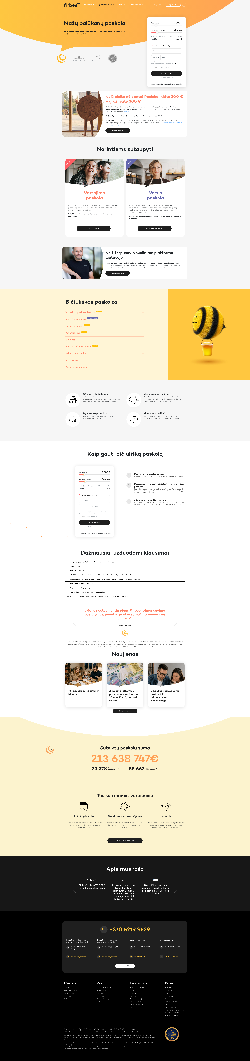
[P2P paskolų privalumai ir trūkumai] (83, 675)
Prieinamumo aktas (171, 1010)
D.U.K (166, 999)
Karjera (167, 987)
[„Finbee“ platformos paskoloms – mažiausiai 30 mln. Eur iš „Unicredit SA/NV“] (125, 675)
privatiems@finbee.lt (78, 951)
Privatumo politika (164, 67)
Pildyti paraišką (93, 228)
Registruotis (172, 5)
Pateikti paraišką (117, 130)
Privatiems (70, 978)
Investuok (122, 4)
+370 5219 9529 (129, 924)
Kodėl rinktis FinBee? (137, 982)
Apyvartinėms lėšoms (104, 982)
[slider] (156, 25)
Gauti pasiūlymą (117, 273)
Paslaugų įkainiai (69, 990)
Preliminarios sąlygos (166, 77)
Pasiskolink (88, 4)
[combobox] (155, 57)
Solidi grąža (134, 985)
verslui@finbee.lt (140, 951)
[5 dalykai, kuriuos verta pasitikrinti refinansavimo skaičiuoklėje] (166, 675)
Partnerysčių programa (104, 993)
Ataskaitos (133, 990)
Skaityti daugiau (125, 711)
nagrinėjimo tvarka (102, 1043)
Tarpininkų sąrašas (171, 996)
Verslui (101, 978)
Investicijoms (101, 985)
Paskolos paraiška (126, 841)
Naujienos (168, 985)
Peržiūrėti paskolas (138, 4)
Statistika (133, 987)
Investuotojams (138, 978)
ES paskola (100, 987)
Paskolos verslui (106, 4)
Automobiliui (68, 982)
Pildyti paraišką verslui (154, 228)
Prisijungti (157, 5)
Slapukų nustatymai (171, 1002)
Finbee (169, 978)
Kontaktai (168, 982)
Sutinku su (161, 67)
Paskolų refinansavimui (71, 985)
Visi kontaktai (125, 960)
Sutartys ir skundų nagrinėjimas (175, 993)
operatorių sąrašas (120, 1041)
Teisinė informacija (136, 993)
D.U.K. (65, 993)
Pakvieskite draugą (136, 999)
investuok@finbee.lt (172, 951)
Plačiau (127, 112)
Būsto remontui (69, 987)
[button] (74, 623)
